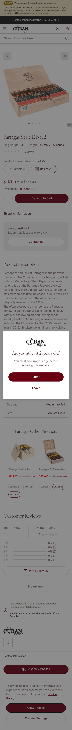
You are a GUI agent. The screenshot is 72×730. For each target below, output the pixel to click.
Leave (36, 388)
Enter (36, 377)
